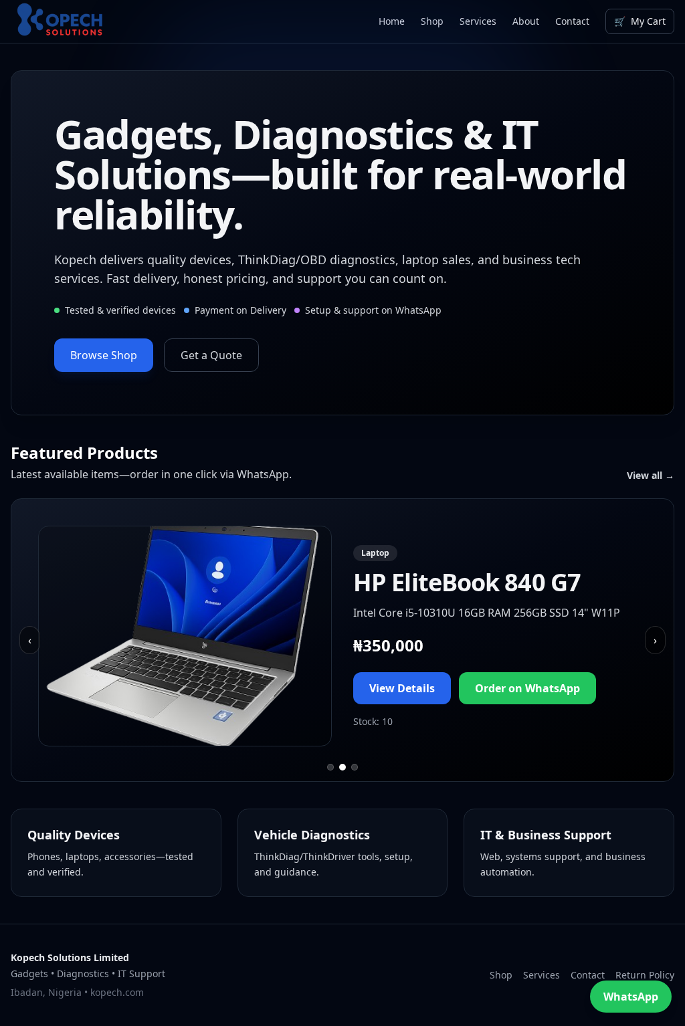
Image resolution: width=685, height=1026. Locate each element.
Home (392, 21)
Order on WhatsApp (527, 688)
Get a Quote (211, 355)
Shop (432, 21)
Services (478, 21)
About (525, 21)
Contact (572, 21)
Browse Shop (103, 355)
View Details (402, 688)
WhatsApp (630, 996)
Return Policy (644, 974)
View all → (650, 475)
